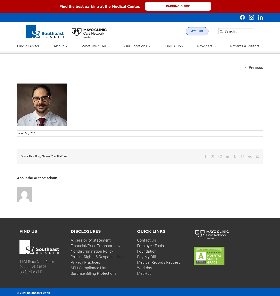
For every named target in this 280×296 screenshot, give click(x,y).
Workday (144, 268)
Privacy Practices (85, 262)
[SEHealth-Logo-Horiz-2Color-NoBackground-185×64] (45, 26)
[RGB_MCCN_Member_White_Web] (212, 230)
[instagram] (251, 17)
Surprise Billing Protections (94, 273)
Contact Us (146, 240)
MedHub (144, 273)
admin (52, 178)
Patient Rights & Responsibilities (98, 257)
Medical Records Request (158, 262)
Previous (256, 67)
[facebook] (242, 17)
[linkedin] (260, 17)
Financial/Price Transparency (96, 246)
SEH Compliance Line (89, 268)
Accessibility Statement (91, 240)
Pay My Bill (146, 257)
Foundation (147, 251)
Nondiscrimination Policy (92, 251)
